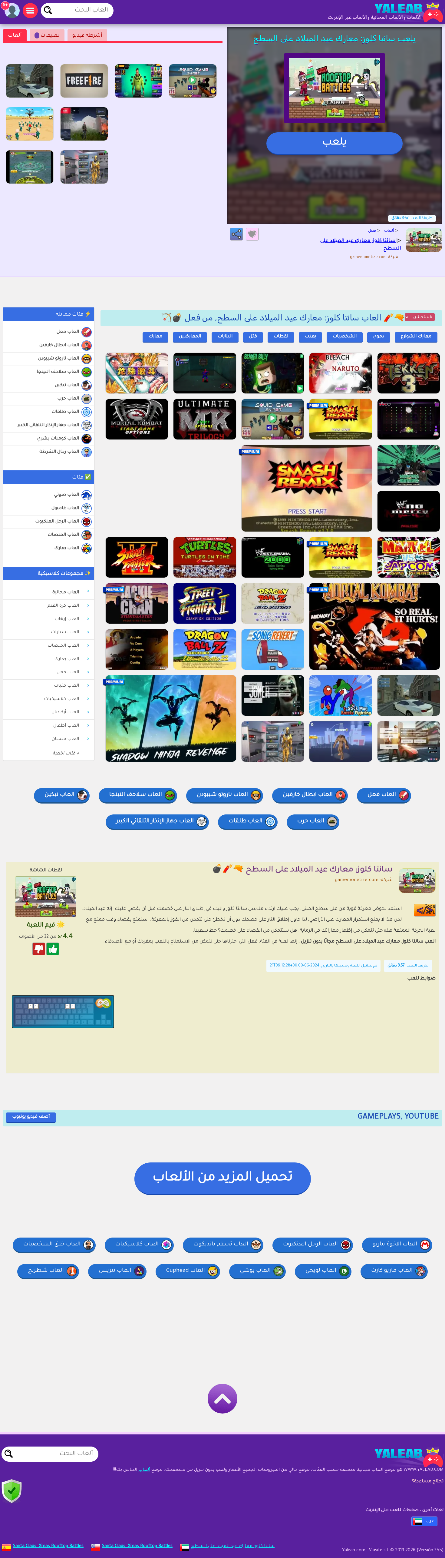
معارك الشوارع (416, 336)
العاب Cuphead (185, 1271)
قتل (253, 336)
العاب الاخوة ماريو (395, 1244)
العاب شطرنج (46, 1271)
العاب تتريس (115, 1271)
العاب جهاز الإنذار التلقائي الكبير (48, 425)
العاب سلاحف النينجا (58, 372)
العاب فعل (68, 332)
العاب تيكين (67, 385)
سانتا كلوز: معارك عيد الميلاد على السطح (233, 1546)
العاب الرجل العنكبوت (57, 521)
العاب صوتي (66, 495)
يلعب (334, 143)
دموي (378, 336)
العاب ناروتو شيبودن (58, 358)
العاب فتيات (66, 686)
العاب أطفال (66, 726)
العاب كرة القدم (63, 606)
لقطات (281, 336)
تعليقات (48, 35)
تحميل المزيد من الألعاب (223, 1178)
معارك (155, 336)
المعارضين (190, 336)
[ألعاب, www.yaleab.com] (402, 12)
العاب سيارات (65, 632)
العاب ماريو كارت (392, 1271)
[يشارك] (236, 234)
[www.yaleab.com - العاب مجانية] (402, 1457)
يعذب (310, 336)
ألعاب (15, 35)
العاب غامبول (65, 508)
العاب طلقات (65, 412)
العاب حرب (68, 398)
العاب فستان (65, 739)
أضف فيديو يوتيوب (31, 1117)
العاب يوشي (255, 1271)
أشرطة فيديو (87, 35)
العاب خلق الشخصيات (52, 1244)
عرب (429, 1521)
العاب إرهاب (66, 619)
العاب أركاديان (65, 712)
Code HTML (428, 910)
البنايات (225, 336)
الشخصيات (345, 336)
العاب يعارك (66, 548)
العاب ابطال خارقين (59, 345)
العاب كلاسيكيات (61, 699)
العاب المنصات (63, 535)
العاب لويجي (320, 1271)
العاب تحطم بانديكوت (220, 1244)
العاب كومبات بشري (58, 438)
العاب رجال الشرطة (59, 452)
